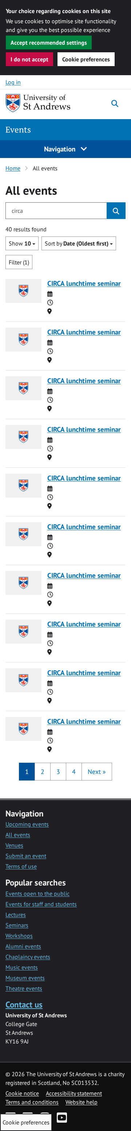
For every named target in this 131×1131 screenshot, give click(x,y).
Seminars (16, 925)
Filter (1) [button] (19, 262)
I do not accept (29, 59)
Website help (82, 1102)
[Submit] (116, 210)
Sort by (76, 243)
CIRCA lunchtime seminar (84, 283)
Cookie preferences (86, 59)
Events (18, 129)
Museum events (25, 977)
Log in (13, 82)
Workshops (19, 935)
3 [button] (58, 771)
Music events (21, 967)
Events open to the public (37, 893)
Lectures (15, 914)
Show (20, 243)
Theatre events (23, 988)
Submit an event (25, 855)
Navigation (60, 148)
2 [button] (42, 771)
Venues (14, 845)
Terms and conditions (32, 1102)
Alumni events (23, 946)
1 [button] (27, 771)
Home (12, 168)
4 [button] (74, 771)
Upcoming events (27, 824)
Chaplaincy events (27, 956)
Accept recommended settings (49, 42)
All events (17, 834)
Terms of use (21, 866)
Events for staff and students (41, 904)
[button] (97, 772)
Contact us (24, 1004)
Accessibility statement (74, 1093)
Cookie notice (22, 1093)
